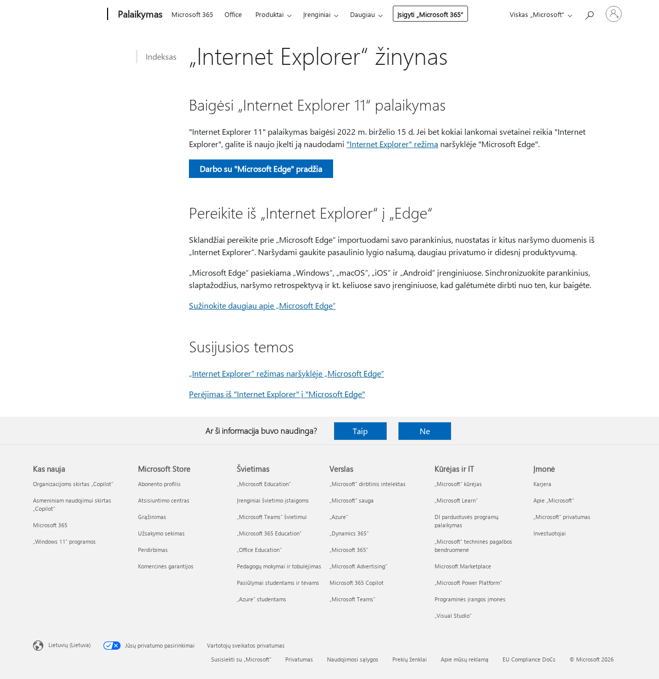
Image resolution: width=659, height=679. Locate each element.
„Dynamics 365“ (349, 533)
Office (233, 14)
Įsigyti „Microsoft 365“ (430, 14)
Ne (425, 430)
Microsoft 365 (192, 14)
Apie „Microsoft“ (553, 500)
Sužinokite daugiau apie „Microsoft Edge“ (262, 305)
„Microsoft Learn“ (456, 500)
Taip (360, 430)
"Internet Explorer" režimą (392, 143)
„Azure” (339, 517)
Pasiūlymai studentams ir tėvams (278, 582)
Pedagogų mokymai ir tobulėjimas (279, 566)
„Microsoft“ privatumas (562, 517)
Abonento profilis (159, 484)
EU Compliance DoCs (529, 659)
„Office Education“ (259, 549)
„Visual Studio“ (453, 615)
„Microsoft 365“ (349, 549)
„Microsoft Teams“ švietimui (272, 517)
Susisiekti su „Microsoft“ (241, 659)
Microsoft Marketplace (463, 566)
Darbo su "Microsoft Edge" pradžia (261, 168)
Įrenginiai (317, 14)
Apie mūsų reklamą (465, 659)
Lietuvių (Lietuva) (69, 645)
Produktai (269, 14)
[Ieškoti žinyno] (589, 13)
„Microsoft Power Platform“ (468, 582)
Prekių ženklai (409, 659)
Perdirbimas (153, 549)
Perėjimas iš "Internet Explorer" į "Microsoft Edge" (277, 393)
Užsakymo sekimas (161, 533)
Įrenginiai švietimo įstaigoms (273, 500)
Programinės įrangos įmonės (470, 599)
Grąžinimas (152, 517)
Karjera (542, 484)
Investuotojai (549, 533)
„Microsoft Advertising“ (358, 566)
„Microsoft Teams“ (352, 599)
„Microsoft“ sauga (352, 500)
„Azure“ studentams (261, 599)
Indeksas (161, 56)
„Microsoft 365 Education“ (269, 533)
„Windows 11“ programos (64, 541)
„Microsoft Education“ (264, 484)
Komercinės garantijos (166, 566)
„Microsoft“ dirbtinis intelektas (368, 484)
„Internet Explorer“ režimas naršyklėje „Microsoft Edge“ (286, 373)
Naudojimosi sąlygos (352, 659)
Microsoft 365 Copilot (357, 582)
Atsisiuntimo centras (163, 500)
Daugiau (362, 14)
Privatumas (299, 659)
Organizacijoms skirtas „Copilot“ (73, 484)
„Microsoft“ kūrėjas (458, 484)
